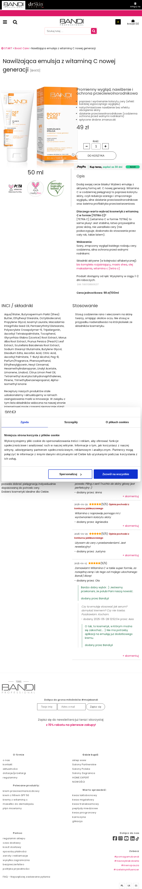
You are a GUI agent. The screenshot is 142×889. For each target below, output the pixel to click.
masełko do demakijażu (18, 804)
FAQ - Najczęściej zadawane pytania (26, 876)
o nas (6, 760)
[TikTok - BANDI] (137, 839)
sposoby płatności (15, 851)
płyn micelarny (12, 808)
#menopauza (130, 865)
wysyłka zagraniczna (16, 860)
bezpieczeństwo (13, 864)
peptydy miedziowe (85, 808)
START (8, 48)
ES (136, 885)
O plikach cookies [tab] (117, 422)
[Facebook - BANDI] (113, 839)
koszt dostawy (12, 847)
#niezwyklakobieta (126, 861)
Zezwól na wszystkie (115, 474)
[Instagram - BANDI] (120, 839)
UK (129, 885)
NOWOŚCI (78, 782)
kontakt (7, 764)
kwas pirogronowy (84, 812)
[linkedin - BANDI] (132, 839)
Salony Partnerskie (84, 764)
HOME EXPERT (80, 777)
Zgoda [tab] (25, 422)
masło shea (119, 264)
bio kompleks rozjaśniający (94, 264)
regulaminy (10, 777)
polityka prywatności (16, 869)
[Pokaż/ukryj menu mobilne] (5, 22)
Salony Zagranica (83, 773)
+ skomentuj (131, 496)
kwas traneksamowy (85, 804)
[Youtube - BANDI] (126, 839)
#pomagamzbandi (126, 856)
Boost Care (22, 48)
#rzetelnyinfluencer (126, 869)
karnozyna (79, 817)
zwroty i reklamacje (15, 855)
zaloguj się (135, 6)
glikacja (77, 821)
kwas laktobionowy (84, 795)
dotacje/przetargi (14, 773)
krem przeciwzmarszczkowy (21, 791)
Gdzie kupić (90, 754)
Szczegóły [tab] (71, 422)
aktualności (10, 769)
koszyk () (133, 23)
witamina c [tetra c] (107, 268)
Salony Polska (81, 769)
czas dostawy (12, 843)
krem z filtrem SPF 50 (16, 795)
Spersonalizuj (68, 474)
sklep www (79, 760)
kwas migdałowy (83, 799)
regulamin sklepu (14, 838)
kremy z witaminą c (15, 799)
